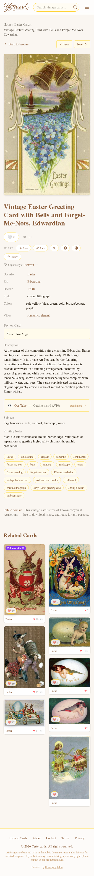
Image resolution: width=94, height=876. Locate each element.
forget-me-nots (15, 464)
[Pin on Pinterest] (76, 248)
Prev (66, 44)
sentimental (79, 456)
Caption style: (21, 265)
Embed (14, 257)
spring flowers (76, 487)
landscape (64, 464)
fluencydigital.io (54, 867)
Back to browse (19, 44)
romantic (33, 315)
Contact (51, 838)
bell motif (71, 480)
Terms (65, 838)
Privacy (80, 838)
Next (80, 44)
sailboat (47, 464)
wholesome (27, 456)
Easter (31, 274)
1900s (31, 289)
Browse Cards (18, 838)
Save (25, 248)
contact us (36, 859)
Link (42, 248)
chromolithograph (16, 487)
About (37, 838)
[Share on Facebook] (65, 248)
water (80, 464)
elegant (45, 315)
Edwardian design (63, 472)
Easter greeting (15, 472)
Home (7, 24)
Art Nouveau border (47, 480)
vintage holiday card (17, 480)
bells (32, 464)
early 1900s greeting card (47, 487)
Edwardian (34, 281)
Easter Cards (22, 24)
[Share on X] (54, 248)
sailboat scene (14, 495)
